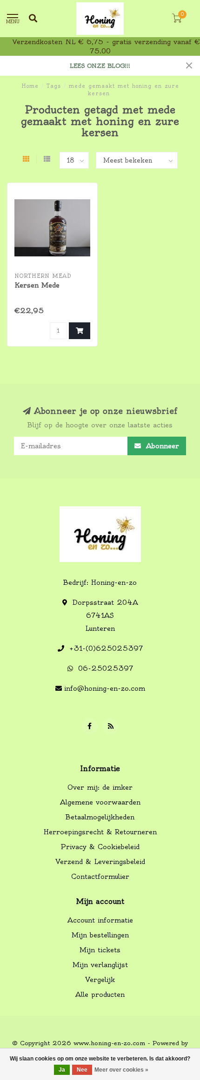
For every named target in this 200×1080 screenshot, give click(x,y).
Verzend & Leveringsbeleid (100, 861)
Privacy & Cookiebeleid (100, 847)
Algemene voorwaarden (100, 802)
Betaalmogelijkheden (100, 817)
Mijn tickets (100, 950)
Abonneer (161, 446)
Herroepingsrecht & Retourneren (100, 832)
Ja (62, 1070)
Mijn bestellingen (100, 935)
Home (30, 86)
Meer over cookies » (121, 1070)
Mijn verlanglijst (100, 965)
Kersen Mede (37, 285)
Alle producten (100, 994)
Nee (82, 1070)
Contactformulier (100, 876)
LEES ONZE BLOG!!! (100, 65)
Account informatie (100, 920)
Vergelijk (100, 979)
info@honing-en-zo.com (104, 688)
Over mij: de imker (100, 787)
